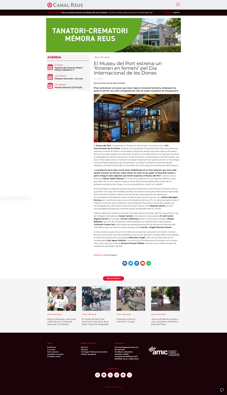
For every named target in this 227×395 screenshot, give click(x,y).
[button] (124, 263)
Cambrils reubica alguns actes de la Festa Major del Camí (133, 12)
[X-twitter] (110, 375)
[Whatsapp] (129, 375)
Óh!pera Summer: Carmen (69, 78)
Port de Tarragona (110, 255)
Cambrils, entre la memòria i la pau (125, 320)
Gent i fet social (102, 57)
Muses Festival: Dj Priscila (68, 87)
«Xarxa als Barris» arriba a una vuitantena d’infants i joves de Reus (164, 322)
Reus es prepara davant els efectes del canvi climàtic (84, 12)
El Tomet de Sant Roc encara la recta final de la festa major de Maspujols (95, 322)
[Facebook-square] (104, 375)
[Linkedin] (123, 375)
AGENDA (54, 57)
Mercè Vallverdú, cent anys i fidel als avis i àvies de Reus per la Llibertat (61, 322)
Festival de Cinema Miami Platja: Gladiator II (69, 68)
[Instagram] (97, 375)
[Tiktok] (116, 375)
